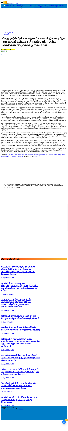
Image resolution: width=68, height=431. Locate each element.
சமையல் (14, 7)
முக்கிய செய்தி (9, 5)
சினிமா (19, 7)
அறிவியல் (42, 7)
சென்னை (41, 5)
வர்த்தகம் (47, 5)
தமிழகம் (27, 5)
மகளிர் (9, 7)
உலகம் (36, 5)
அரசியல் (17, 5)
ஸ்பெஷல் (48, 7)
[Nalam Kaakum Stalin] (34, 29)
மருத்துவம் (4, 7)
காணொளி (54, 7)
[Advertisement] (34, 169)
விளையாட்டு (54, 5)
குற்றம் (32, 5)
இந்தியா (22, 5)
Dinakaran (36, 156)
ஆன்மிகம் (61, 5)
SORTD (21, 409)
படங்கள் (36, 7)
